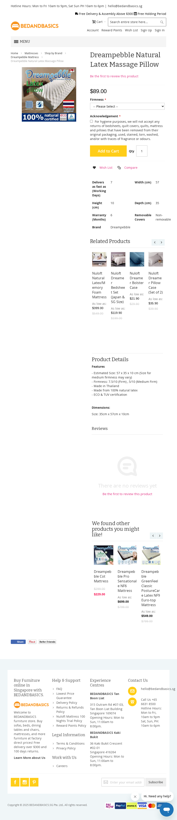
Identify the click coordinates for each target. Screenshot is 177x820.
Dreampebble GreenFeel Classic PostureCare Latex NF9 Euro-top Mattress (150, 588)
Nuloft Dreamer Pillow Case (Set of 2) (156, 283)
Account (93, 30)
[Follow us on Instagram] (25, 781)
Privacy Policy (66, 748)
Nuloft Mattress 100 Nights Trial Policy (70, 718)
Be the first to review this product (114, 76)
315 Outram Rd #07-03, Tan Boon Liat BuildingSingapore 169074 (106, 708)
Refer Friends (47, 641)
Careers (62, 766)
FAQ (59, 689)
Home (14, 53)
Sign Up (146, 30)
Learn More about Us (29, 758)
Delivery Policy (66, 703)
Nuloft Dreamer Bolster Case (137, 280)
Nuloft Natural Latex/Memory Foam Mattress (99, 285)
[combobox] (137, 22)
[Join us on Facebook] (15, 781)
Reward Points (111, 30)
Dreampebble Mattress (25, 57)
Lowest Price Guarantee (65, 695)
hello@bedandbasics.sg (125, 6)
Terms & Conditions (70, 743)
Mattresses (31, 53)
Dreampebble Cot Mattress (102, 576)
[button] (101, 167)
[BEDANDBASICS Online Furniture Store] (34, 25)
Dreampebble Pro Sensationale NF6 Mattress (127, 581)
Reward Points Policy (71, 725)
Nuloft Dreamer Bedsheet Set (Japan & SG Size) (118, 287)
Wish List (131, 30)
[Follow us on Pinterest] (34, 781)
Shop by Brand (53, 53)
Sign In (160, 30)
